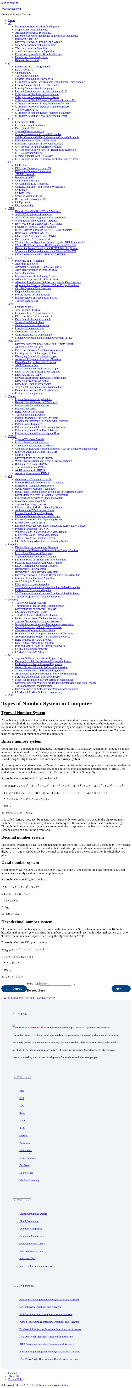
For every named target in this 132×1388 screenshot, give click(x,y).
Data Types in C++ (25, 128)
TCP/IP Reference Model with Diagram (36, 615)
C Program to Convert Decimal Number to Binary (42, 106)
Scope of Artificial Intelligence (31, 29)
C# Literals (21, 189)
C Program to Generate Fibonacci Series (37, 97)
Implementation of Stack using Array (35, 276)
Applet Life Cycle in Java (29, 346)
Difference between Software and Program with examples (46, 688)
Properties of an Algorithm (29, 260)
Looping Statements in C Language (34, 88)
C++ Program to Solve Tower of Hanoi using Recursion (45, 149)
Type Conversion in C (27, 75)
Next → (121, 988)
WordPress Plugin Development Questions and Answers (49, 1359)
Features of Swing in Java (29, 393)
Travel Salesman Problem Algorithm (34, 51)
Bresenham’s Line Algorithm (30, 568)
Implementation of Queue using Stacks (36, 297)
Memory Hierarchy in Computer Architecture (39, 482)
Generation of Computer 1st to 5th (33, 479)
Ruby (22, 1113)
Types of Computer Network (30, 602)
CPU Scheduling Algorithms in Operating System (42, 541)
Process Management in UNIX (32, 528)
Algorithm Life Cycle (26, 263)
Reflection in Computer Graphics (33, 590)
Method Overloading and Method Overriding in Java (43, 337)
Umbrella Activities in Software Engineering (39, 664)
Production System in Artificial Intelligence (38, 54)
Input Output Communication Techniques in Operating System (49, 491)
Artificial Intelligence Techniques (33, 32)
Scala (22, 1128)
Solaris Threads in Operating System (35, 538)
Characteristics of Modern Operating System (39, 507)
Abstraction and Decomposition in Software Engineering (46, 673)
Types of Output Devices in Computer (36, 556)
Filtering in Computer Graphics (32, 584)
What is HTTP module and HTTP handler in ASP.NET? (45, 245)
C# (10, 162)
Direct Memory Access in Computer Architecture (41, 494)
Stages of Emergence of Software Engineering (40, 670)
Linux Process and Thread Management (36, 534)
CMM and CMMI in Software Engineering (38, 692)
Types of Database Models (29, 439)
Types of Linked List (26, 300)
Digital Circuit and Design (33, 1213)
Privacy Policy (16, 1379)
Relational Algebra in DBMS (31, 464)
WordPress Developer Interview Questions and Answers (49, 1299)
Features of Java (24, 306)
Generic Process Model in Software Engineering (41, 667)
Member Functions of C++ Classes (34, 155)
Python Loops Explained (28, 423)
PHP (10, 695)
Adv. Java (13, 340)
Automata (24, 1143)
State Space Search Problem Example (35, 44)
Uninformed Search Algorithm (31, 57)
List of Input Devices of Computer (33, 553)
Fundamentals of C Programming (33, 66)
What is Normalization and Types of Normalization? (43, 460)
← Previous (14, 988)
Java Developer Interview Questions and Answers (46, 1336)
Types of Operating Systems (30, 504)
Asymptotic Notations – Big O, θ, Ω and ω (38, 266)
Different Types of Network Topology (36, 608)
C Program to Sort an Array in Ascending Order (41, 115)
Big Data (24, 1165)
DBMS (12, 436)
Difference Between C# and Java (33, 171)
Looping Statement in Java (29, 328)
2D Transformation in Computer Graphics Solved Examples (47, 587)
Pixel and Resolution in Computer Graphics (38, 562)
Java (10, 303)
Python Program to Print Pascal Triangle (37, 430)
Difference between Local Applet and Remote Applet (44, 343)
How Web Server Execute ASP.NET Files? (38, 223)
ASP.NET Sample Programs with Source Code (40, 217)
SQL (21, 1105)
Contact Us (14, 1373)
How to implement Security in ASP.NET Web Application (46, 248)
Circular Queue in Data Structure (33, 288)
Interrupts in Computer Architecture (34, 485)
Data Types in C (24, 69)
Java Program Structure (27, 309)
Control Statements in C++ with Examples (38, 134)
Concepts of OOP (25, 122)
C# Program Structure (27, 180)
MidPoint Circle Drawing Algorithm (34, 578)
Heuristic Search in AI (27, 60)
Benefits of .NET (24, 177)
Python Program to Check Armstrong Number (40, 427)
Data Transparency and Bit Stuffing (34, 642)
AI (9, 23)
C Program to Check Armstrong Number (37, 94)
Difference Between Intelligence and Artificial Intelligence (46, 35)
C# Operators (22, 202)
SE (10, 655)
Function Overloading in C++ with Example (39, 143)
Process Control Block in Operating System (38, 519)
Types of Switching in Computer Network (38, 621)
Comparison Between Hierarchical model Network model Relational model (56, 448)
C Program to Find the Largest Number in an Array (43, 112)
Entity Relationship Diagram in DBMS (36, 451)
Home (11, 20)
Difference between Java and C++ (33, 316)
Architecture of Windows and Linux (34, 510)
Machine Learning (29, 1180)
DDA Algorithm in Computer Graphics (36, 565)
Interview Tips (27, 1258)
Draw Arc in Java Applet (28, 374)
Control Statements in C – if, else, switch (37, 85)
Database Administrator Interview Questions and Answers (50, 1329)
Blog (22, 1090)
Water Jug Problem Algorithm (31, 48)
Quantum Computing (30, 1228)
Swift (22, 1120)
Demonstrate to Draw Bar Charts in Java (37, 390)
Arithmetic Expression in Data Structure (36, 279)
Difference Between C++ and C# (33, 168)
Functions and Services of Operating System (39, 497)
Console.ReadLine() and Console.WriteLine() (40, 186)
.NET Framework (25, 174)
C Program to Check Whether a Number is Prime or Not (45, 100)
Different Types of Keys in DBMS (34, 457)
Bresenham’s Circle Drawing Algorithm (36, 571)
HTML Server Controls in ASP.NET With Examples (43, 229)
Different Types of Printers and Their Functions (41, 559)
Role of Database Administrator (32, 442)
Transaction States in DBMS (30, 467)
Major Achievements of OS (30, 501)
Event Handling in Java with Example (35, 362)
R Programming (27, 1158)
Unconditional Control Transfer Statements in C (41, 91)
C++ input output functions (30, 125)
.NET (11, 208)
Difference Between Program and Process (37, 516)
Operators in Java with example (32, 325)
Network (13, 599)
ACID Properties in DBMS (30, 470)
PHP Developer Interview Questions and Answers (45, 1314)
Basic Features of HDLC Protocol (33, 639)
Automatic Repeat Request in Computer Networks (42, 636)
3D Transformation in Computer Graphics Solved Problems (47, 593)
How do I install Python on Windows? (36, 402)
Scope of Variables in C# (28, 195)
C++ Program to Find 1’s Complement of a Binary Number (47, 158)
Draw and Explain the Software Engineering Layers (43, 661)
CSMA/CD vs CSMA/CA (29, 652)
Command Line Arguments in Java (34, 313)
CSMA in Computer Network (31, 648)
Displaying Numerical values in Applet (36, 356)
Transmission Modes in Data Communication (39, 605)
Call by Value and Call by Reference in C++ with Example (47, 137)
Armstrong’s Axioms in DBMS (32, 473)
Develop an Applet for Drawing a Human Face (40, 377)
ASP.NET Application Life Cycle (33, 214)
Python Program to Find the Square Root (37, 433)
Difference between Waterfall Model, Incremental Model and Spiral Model (55, 682)
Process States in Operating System (34, 513)
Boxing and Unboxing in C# (30, 199)
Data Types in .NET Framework (32, 239)
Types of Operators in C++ (29, 131)
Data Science (26, 1172)
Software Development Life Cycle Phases (37, 676)
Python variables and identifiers (32, 405)
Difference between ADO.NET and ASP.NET (40, 254)
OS (10, 476)
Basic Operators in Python (29, 411)
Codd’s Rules (22, 454)
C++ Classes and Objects (28, 152)
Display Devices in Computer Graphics (36, 547)
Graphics (13, 544)
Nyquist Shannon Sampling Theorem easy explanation (44, 624)
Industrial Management (31, 1251)
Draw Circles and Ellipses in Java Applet (37, 371)
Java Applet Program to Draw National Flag (39, 387)
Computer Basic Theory (32, 1243)
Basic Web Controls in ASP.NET (33, 232)
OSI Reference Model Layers (31, 611)
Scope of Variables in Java (29, 322)
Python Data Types (25, 408)
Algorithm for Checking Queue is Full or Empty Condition (47, 285)
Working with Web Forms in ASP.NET (36, 220)
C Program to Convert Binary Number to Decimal (42, 103)
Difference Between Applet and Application (39, 350)
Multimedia (25, 1150)
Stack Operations (24, 273)
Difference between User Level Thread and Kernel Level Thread (50, 525)
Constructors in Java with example (33, 334)
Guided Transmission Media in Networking (38, 618)
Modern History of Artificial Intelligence (37, 26)
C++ (10, 118)
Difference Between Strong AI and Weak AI (39, 41)
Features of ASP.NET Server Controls (35, 226)
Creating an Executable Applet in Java (36, 353)
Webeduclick (61, 1385)
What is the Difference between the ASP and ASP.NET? (45, 251)
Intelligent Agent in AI (27, 38)
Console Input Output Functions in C (35, 78)
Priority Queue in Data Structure (32, 294)
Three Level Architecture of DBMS (34, 445)
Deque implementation (27, 291)
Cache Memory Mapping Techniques (35, 488)
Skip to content (9, 2)
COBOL (23, 1135)
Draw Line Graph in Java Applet (33, 383)
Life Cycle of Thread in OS (30, 522)
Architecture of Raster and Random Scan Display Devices (46, 550)
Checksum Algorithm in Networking (35, 630)
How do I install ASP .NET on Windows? (38, 211)
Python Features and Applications (33, 399)
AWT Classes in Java (26, 365)
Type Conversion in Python (30, 414)
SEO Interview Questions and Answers (40, 1306)
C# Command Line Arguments (32, 183)
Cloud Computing (29, 1221)
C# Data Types (23, 192)
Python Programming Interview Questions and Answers (49, 1321)
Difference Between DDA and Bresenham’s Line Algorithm (47, 574)
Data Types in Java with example (33, 319)
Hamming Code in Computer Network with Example (44, 633)
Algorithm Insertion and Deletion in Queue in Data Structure (48, 282)
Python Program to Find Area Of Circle (36, 417)
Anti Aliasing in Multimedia (30, 581)
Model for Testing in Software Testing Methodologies (44, 679)
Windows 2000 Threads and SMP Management (41, 531)
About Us (13, 1376)
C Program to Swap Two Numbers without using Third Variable (50, 81)
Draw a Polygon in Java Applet (32, 380)
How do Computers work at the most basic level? (28, 997)
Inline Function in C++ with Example (35, 140)
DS (10, 257)
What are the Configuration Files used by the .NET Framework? (50, 242)
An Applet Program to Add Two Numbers (38, 359)
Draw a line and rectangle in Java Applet (37, 368)
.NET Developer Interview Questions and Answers (46, 1344)
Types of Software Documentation (33, 685)
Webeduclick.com (11, 8)
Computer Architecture (31, 1236)
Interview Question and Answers (36, 1266)
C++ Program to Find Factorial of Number (38, 146)
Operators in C (23, 72)
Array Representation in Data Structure (36, 269)
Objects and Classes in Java (30, 331)
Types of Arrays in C (26, 109)
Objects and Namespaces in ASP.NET (36, 236)
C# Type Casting (24, 205)
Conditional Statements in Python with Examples (41, 420)
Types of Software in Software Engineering (38, 658)
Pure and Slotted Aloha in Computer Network (40, 645)
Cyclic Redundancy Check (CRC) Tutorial (38, 627)
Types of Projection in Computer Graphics (38, 596)
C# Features (21, 165)
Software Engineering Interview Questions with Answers (49, 1351)
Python (12, 396)
